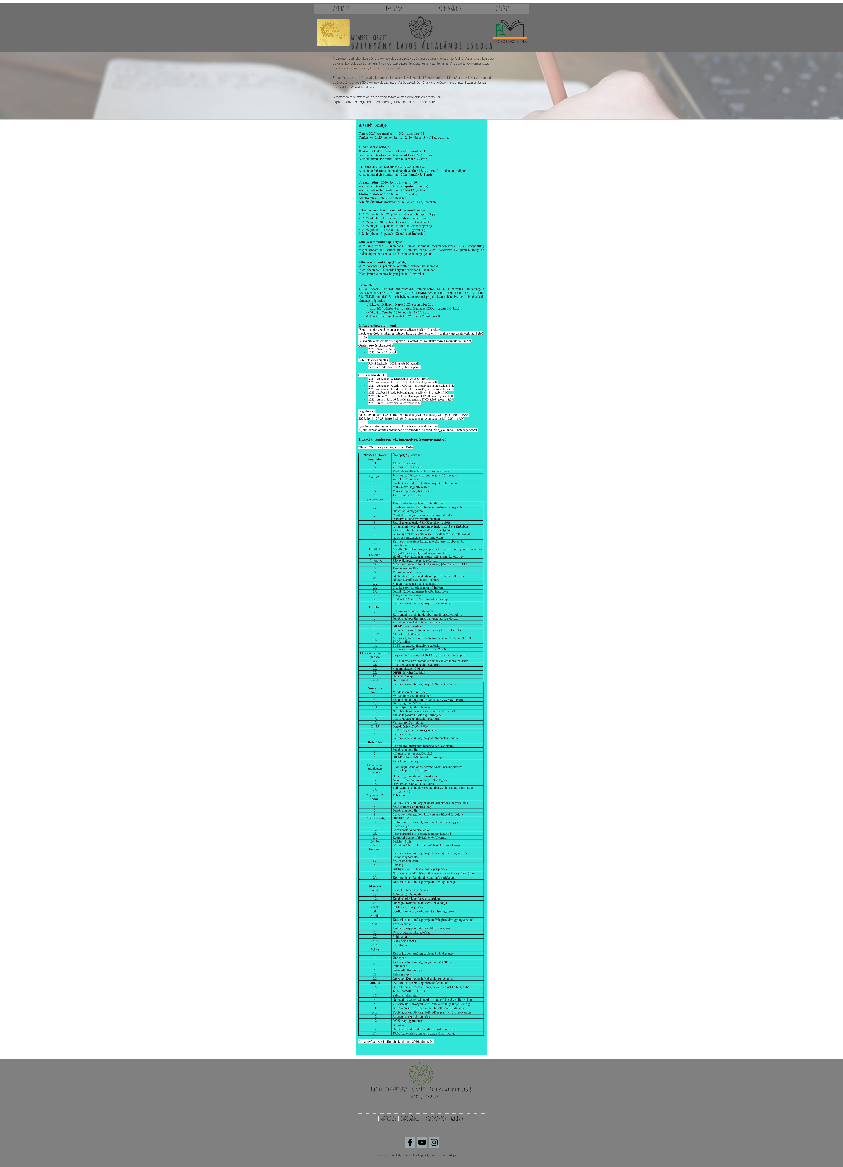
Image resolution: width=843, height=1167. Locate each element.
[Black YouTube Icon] (422, 1142)
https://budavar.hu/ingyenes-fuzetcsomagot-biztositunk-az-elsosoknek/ (384, 102)
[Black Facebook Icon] (410, 1142)
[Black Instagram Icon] (434, 1142)
